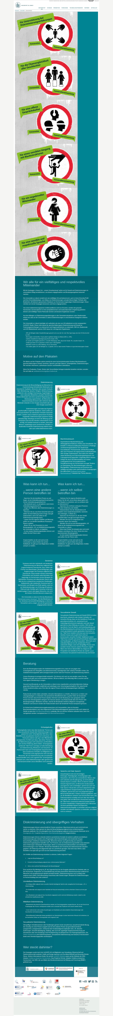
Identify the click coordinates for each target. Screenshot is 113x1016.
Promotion (56, 7)
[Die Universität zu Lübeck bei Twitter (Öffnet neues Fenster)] (89, 982)
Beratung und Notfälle (60, 0)
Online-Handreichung (30, 934)
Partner (86, 7)
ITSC (78, 0)
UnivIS (86, 0)
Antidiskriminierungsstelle (47, 527)
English (97, 0)
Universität (41, 7)
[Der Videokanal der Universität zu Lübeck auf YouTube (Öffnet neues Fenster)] (84, 982)
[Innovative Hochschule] (57, 994)
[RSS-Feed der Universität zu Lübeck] (96, 982)
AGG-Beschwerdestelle (42, 711)
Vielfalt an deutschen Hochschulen (40, 958)
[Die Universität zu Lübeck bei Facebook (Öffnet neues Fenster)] (80, 982)
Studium (49, 7)
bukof (91, 651)
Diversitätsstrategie (35, 300)
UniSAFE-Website (59, 956)
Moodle (82, 0)
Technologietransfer (76, 7)
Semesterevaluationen (66, 315)
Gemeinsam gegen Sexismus (27, 599)
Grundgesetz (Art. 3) (29, 833)
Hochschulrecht (71, 0)
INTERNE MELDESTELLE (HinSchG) (87, 1011)
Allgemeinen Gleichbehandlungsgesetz (53, 833)
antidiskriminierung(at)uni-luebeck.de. (45, 371)
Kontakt (51, 0)
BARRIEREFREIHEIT (84, 1012)
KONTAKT (81, 999)
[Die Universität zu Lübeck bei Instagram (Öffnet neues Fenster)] (92, 982)
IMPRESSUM (82, 1008)
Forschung (65, 7)
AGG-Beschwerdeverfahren (56, 713)
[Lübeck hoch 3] (29, 994)
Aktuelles (94, 7)
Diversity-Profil (83, 298)
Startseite (17, 10)
